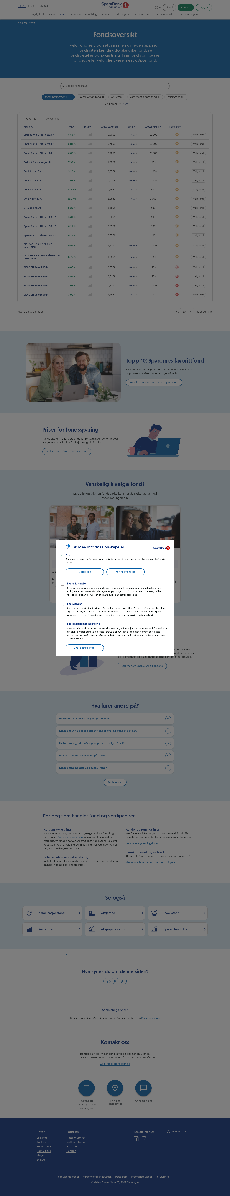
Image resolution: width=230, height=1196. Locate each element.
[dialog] (115, 598)
